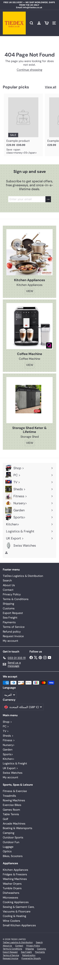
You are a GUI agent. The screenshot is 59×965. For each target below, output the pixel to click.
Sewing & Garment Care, (18, 907)
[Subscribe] (48, 199)
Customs (9, 608)
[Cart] (46, 23)
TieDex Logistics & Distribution (23, 576)
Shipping (8, 603)
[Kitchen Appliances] (29, 252)
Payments (9, 622)
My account (10, 641)
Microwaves (10, 897)
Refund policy (12, 631)
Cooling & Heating (14, 916)
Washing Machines (15, 879)
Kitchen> (8, 759)
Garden (7, 749)
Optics (7, 851)
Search (7, 580)
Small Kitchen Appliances (19, 925)
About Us (9, 585)
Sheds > (8, 735)
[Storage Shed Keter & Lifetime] (29, 400)
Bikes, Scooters (13, 856)
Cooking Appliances (16, 902)
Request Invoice (13, 636)
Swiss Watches (12, 773)
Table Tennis (11, 814)
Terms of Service (14, 627)
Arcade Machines (14, 823)
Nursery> (8, 745)
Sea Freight (10, 617)
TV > (6, 731)
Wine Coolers (11, 921)
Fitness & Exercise (15, 791)
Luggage (8, 847)
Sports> (8, 754)
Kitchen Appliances (15, 870)
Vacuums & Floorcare (16, 911)
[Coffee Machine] (29, 326)
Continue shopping (29, 70)
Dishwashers (11, 893)
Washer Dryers (12, 883)
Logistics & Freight (15, 763)
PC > (6, 726)
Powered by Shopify (31, 958)
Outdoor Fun (11, 842)
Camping (8, 833)
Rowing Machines (14, 800)
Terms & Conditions (16, 599)
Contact (8, 590)
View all (50, 87)
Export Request (13, 613)
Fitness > (9, 740)
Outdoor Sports (13, 837)
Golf (5, 819)
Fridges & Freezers (15, 874)
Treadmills (9, 796)
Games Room (11, 809)
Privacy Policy (12, 594)
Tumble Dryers (12, 888)
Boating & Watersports (17, 828)
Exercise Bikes (12, 805)
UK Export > (10, 768)
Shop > (7, 722)
